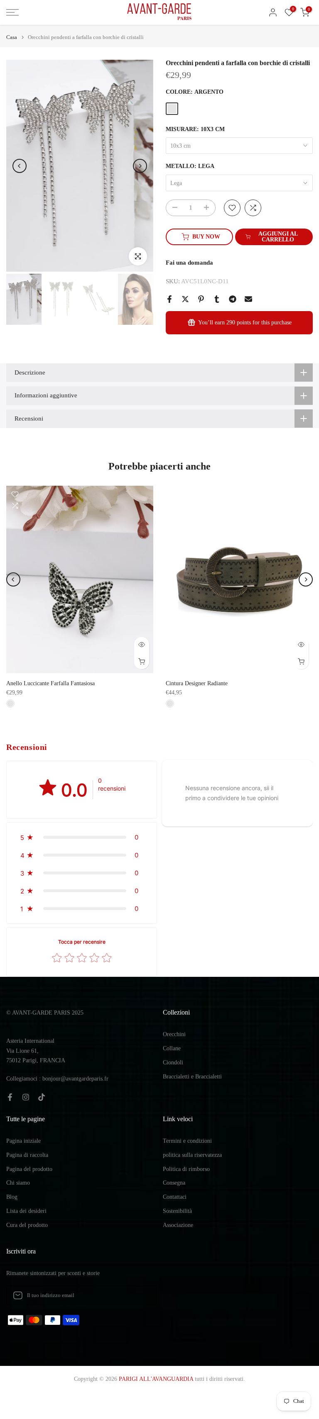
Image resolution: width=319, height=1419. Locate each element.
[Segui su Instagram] (25, 1097)
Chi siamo (18, 1183)
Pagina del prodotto (29, 1169)
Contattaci (174, 1197)
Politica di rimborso (186, 1169)
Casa (11, 37)
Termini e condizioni (187, 1141)
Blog (11, 1197)
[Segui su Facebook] (10, 1097)
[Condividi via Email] (248, 299)
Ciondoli (173, 1062)
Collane (172, 1048)
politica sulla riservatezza (192, 1155)
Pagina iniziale (23, 1141)
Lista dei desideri (26, 1211)
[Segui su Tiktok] (41, 1097)
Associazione (178, 1225)
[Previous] (19, 166)
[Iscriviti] (141, 1295)
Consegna (174, 1183)
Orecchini (174, 1034)
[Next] (140, 166)
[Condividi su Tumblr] (217, 299)
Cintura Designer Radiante (197, 683)
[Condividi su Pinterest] (201, 299)
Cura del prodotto (27, 1225)
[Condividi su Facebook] (169, 299)
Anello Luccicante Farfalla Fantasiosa (50, 683)
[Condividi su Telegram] (232, 299)
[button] (81, 837)
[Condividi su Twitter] (185, 299)
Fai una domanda (189, 262)
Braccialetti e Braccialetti (192, 1076)
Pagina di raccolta (27, 1155)
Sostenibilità (177, 1211)
